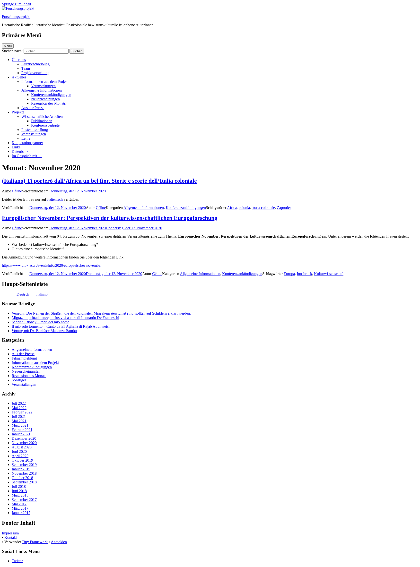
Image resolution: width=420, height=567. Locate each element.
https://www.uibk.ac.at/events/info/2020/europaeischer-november (52, 265)
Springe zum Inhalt (16, 4)
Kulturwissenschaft (328, 274)
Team (25, 68)
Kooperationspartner (27, 143)
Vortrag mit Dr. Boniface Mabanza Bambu (44, 331)
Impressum (10, 533)
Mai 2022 (19, 408)
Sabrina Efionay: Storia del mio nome (40, 322)
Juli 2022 (19, 403)
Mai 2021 (19, 421)
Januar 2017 (21, 513)
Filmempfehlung (24, 358)
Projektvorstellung (35, 73)
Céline (17, 191)
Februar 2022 (22, 412)
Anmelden (59, 542)
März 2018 (20, 495)
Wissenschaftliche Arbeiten (42, 116)
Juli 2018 (19, 486)
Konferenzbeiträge (45, 125)
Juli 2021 (19, 416)
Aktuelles (19, 77)
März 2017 (20, 508)
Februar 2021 (22, 430)
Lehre (25, 138)
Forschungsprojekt (16, 17)
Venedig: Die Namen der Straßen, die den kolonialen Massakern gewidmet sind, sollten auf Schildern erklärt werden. (101, 313)
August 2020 (22, 447)
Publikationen (41, 121)
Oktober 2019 (22, 460)
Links (16, 147)
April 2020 (20, 456)
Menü (8, 46)
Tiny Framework (35, 542)
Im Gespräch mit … (27, 156)
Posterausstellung (34, 130)
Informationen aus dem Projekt (45, 81)
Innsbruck (304, 274)
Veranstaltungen (43, 86)
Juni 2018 (19, 491)
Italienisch (55, 199)
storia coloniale (263, 208)
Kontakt (10, 537)
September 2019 (24, 465)
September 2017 (24, 500)
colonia (244, 208)
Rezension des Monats (48, 103)
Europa (289, 274)
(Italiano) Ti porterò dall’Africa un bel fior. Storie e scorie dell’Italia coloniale (99, 181)
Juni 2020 (19, 451)
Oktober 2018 (22, 478)
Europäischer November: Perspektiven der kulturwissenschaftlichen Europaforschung (109, 218)
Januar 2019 (21, 469)
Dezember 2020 (24, 438)
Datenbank (20, 151)
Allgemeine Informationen (41, 90)
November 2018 (24, 473)
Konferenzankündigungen (51, 95)
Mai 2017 (19, 504)
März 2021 (20, 425)
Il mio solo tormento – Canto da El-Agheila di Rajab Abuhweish (61, 326)
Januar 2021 (21, 434)
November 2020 (24, 443)
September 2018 (24, 482)
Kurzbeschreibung (35, 64)
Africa (232, 208)
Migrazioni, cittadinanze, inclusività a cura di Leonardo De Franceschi (65, 318)
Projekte (18, 112)
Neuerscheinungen (45, 99)
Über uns (19, 60)
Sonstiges (19, 380)
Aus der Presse (32, 108)
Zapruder (284, 208)
